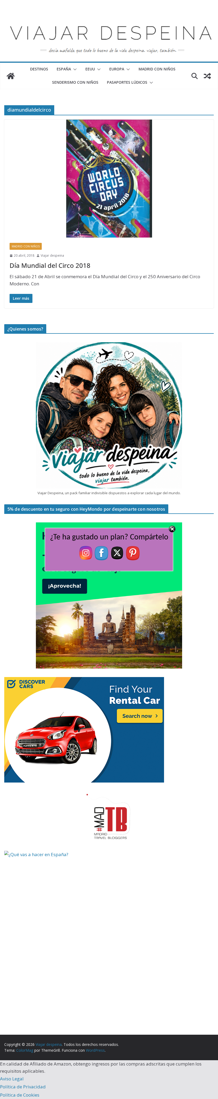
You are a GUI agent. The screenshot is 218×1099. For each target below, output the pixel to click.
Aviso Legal (12, 1079)
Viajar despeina (52, 255)
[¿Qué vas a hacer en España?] (44, 854)
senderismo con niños (75, 82)
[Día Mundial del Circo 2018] (109, 179)
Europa (116, 68)
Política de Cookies (19, 1095)
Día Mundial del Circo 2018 (50, 265)
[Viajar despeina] (109, 16)
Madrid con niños (157, 68)
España (64, 68)
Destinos (39, 68)
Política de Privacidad (23, 1087)
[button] (74, 69)
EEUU (90, 68)
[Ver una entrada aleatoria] (207, 76)
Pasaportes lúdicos (127, 82)
